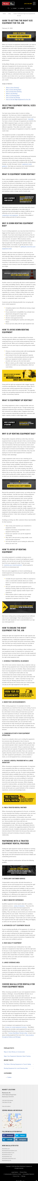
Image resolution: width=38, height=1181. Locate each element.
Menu (34, 4)
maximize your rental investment (13, 565)
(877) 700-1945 (28, 3)
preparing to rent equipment (10, 215)
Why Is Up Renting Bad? (13, 95)
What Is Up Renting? (12, 93)
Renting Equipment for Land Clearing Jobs (16, 1068)
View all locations (6, 1106)
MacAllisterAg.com (6, 1160)
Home (4, 13)
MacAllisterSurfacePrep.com (9, 1158)
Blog (9, 13)
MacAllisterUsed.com (7, 1154)
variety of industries (19, 906)
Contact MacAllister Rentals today (17, 1033)
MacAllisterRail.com (7, 1156)
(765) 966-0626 (6, 1100)
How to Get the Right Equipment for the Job (18, 99)
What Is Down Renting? (12, 87)
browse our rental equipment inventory (16, 1027)
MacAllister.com (6, 1148)
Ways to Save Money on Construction (14, 1052)
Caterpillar (31, 119)
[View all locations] (12, 1127)
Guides (9, 1077)
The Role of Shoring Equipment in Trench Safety (17, 1064)
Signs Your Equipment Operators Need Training (17, 1056)
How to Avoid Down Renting (13, 91)
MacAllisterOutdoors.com (8, 1152)
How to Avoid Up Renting (13, 97)
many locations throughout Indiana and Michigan (18, 1036)
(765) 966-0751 (6, 1102)
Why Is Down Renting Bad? (13, 89)
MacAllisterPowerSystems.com (9, 1150)
